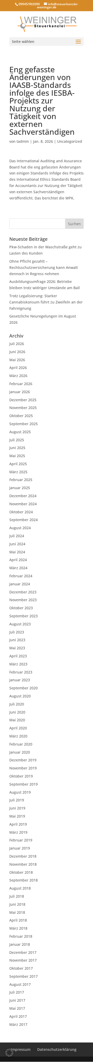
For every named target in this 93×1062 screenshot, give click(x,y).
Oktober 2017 (21, 968)
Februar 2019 (20, 840)
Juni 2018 (17, 904)
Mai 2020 (17, 719)
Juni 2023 (17, 639)
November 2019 (23, 768)
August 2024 (20, 527)
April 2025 (18, 463)
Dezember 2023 (22, 592)
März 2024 (18, 567)
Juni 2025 (17, 447)
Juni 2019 (17, 808)
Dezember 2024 (22, 495)
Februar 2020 (20, 744)
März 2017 (18, 1024)
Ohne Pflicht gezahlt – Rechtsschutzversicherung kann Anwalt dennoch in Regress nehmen (43, 267)
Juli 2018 (16, 896)
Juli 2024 (16, 535)
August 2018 (20, 888)
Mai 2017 (17, 1008)
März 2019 (18, 832)
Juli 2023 (16, 632)
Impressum (20, 1049)
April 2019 (18, 824)
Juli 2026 (16, 343)
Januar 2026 (19, 391)
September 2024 (23, 519)
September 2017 (23, 976)
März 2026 (18, 375)
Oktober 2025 (21, 415)
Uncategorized (69, 141)
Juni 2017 (17, 1000)
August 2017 (20, 984)
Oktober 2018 (21, 872)
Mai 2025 (17, 455)
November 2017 (23, 960)
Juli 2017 (16, 992)
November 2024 (23, 503)
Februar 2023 (20, 672)
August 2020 (20, 696)
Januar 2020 (19, 752)
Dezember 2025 (22, 399)
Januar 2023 (19, 679)
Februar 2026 (20, 383)
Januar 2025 (19, 487)
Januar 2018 (19, 944)
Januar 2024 (19, 583)
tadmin (23, 141)
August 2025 (20, 431)
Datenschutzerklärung (56, 1049)
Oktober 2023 (21, 607)
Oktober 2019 (21, 776)
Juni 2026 (17, 351)
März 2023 (18, 664)
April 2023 (18, 655)
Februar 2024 (20, 575)
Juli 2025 (16, 439)
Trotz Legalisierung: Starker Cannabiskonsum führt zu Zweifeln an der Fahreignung (46, 302)
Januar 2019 (19, 848)
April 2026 (18, 367)
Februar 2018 (20, 936)
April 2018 (18, 920)
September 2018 (23, 880)
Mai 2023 (17, 647)
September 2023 (23, 615)
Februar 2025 (20, 479)
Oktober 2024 (21, 511)
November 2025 (23, 407)
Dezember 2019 (22, 759)
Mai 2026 (17, 359)
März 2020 (18, 736)
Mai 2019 (17, 816)
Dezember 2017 (22, 952)
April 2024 (18, 559)
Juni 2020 (17, 712)
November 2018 (23, 864)
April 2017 (18, 1016)
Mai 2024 (17, 551)
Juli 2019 (16, 800)
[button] (9, 1052)
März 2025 (18, 471)
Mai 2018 (17, 912)
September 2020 (23, 687)
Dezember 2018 (22, 856)
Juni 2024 (17, 543)
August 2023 (20, 623)
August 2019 (20, 792)
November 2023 (23, 599)
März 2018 (18, 928)
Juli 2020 (16, 704)
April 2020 (18, 728)
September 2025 (23, 423)
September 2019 (23, 784)
